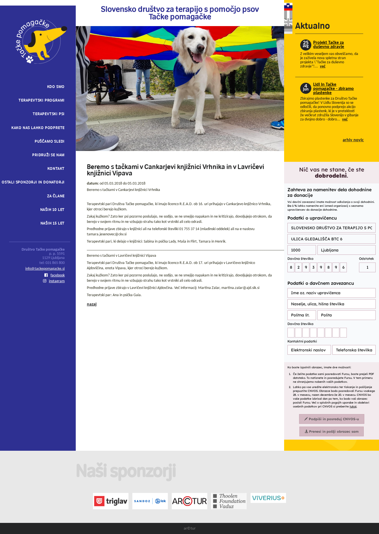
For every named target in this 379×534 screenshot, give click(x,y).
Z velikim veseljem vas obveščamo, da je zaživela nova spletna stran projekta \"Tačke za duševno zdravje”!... (329, 60)
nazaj (92, 304)
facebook (57, 275)
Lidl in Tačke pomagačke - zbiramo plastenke (333, 89)
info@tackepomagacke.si (45, 269)
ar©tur (190, 529)
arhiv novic (353, 140)
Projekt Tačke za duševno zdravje (328, 45)
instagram (57, 281)
